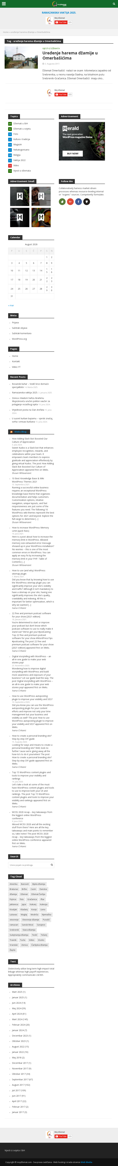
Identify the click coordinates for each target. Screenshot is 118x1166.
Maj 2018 (16, 1057)
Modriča (34, 914)
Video (31, 940)
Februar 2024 (18, 1024)
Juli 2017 (16, 1090)
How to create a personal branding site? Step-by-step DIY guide (32, 737)
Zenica (24, 945)
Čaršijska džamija (39, 945)
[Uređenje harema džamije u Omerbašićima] (21, 57)
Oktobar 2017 (19, 1073)
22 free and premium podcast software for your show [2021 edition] (31, 615)
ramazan (14, 924)
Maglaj (24, 914)
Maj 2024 (16, 1008)
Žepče (12, 950)
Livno (43, 909)
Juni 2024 (16, 1002)
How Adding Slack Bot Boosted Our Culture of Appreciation (29, 440)
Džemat (24, 894)
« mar (11, 305)
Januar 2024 (18, 1030)
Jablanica (14, 904)
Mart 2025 (17, 991)
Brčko (24, 889)
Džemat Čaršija (38, 894)
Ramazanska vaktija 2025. (25, 392)
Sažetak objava (19, 327)
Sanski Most (27, 924)
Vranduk (14, 945)
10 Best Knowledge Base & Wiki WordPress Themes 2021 (28, 480)
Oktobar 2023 (19, 1041)
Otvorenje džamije (30, 919)
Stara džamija (29, 929)
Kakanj (33, 904)
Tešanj (44, 934)
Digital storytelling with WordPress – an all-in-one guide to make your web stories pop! (31, 659)
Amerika (13, 884)
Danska (43, 889)
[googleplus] (70, 201)
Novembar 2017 (20, 1068)
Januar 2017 (18, 1112)
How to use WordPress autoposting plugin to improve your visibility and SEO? (32, 697)
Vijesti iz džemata (51, 48)
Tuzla (22, 940)
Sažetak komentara (21, 333)
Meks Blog (20, 431)
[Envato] (62, 201)
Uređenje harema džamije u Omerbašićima (70, 55)
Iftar (42, 899)
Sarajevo (41, 924)
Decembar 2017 (20, 1062)
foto (22, 899)
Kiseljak (13, 909)
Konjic (34, 909)
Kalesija (43, 904)
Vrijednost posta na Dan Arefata (28, 409)
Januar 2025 (18, 997)
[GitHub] (86, 201)
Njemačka (46, 914)
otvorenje (14, 919)
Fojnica (13, 899)
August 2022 (18, 1046)
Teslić (34, 934)
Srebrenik (14, 929)
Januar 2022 (18, 1052)
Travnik (13, 940)
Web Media (86, 1162)
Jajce (24, 904)
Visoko (41, 940)
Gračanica (32, 899)
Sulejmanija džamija (19, 934)
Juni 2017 (16, 1095)
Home (6, 32)
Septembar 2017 (20, 1079)
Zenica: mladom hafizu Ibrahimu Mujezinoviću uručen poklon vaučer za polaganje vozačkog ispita (31, 401)
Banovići (25, 884)
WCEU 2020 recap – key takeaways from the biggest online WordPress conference (32, 815)
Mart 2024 (17, 1019)
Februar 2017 (18, 1106)
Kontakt (16, 361)
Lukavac (13, 914)
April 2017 (17, 1101)
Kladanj (24, 909)
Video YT (16, 366)
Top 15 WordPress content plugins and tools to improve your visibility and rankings (31, 775)
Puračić (46, 919)
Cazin (33, 889)
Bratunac (14, 889)
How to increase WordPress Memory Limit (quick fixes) (30, 529)
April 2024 (17, 1013)
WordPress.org (19, 338)
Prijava (15, 322)
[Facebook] (78, 201)
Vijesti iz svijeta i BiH (15, 1150)
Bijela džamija (38, 884)
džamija (13, 894)
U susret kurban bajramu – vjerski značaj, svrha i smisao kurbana (32, 420)
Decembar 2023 (20, 1035)
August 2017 (18, 1084)
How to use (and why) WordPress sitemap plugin (28, 572)
